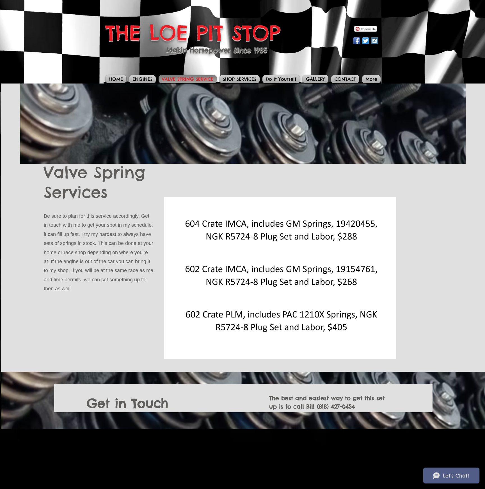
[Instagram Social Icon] (374, 40)
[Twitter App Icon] (365, 40)
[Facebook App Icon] (356, 40)
